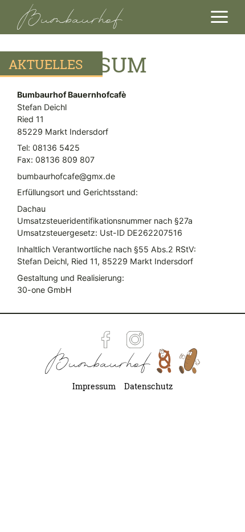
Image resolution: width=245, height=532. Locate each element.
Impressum (94, 386)
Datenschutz (148, 386)
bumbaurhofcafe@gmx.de (66, 176)
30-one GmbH (44, 290)
